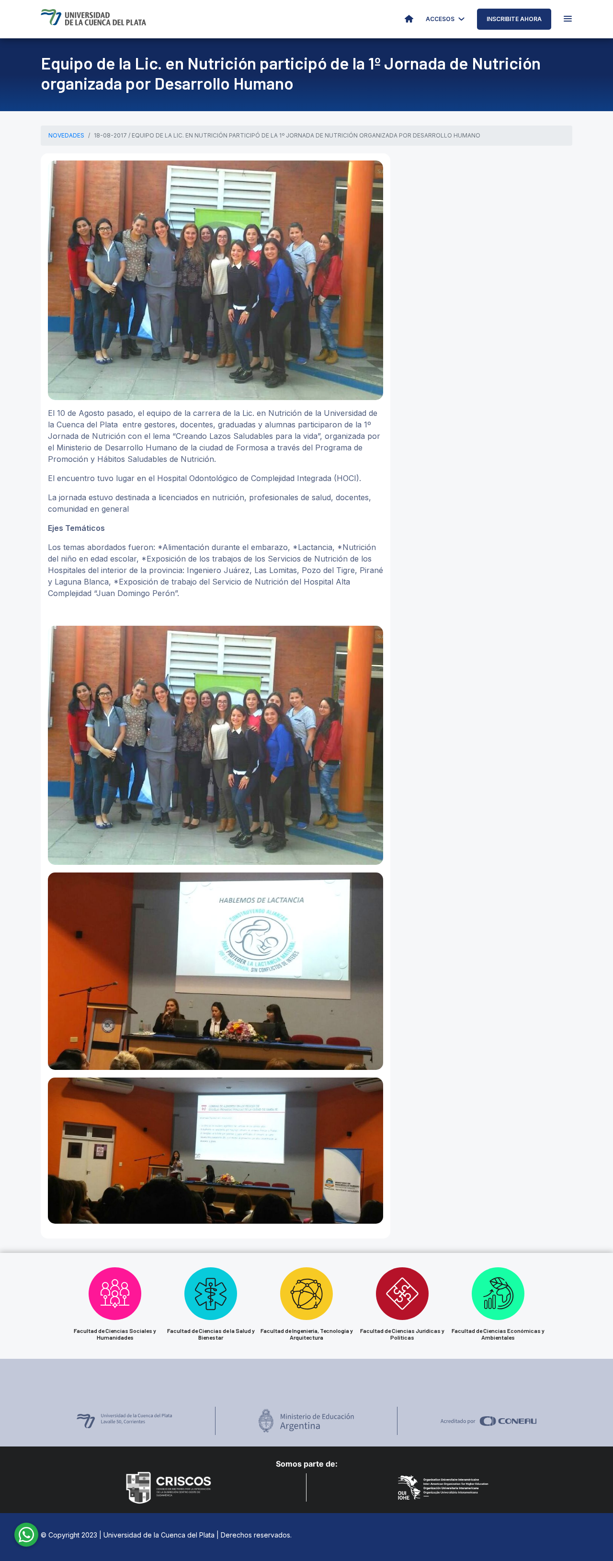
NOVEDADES (66, 135)
